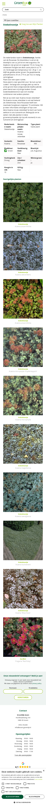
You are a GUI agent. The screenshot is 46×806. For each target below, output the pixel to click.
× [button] (43, 771)
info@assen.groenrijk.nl (23, 727)
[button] (23, 802)
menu (3, 3)
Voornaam (12, 688)
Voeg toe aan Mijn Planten (32, 24)
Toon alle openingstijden (23, 755)
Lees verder (38, 779)
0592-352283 (23, 725)
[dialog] (23, 787)
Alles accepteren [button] (12, 797)
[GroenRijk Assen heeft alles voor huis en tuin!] (23, 4)
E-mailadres (33, 688)
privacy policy (36, 683)
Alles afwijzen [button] (34, 797)
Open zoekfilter (12, 20)
